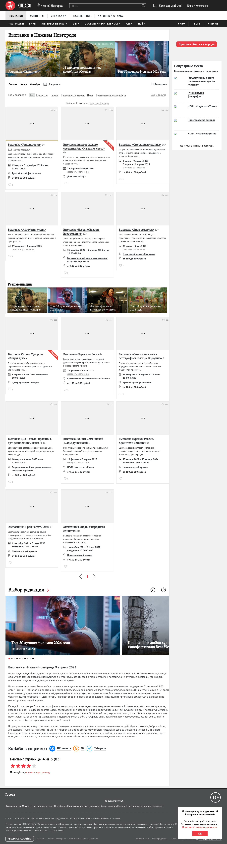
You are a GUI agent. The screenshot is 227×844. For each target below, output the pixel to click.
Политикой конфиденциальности (199, 827)
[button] (153, 590)
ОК (200, 833)
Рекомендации (20, 284)
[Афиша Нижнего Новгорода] (18, 5)
